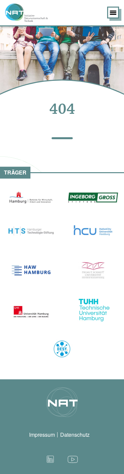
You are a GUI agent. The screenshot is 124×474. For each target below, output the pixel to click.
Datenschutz (75, 434)
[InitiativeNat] (36, 12)
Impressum (42, 434)
